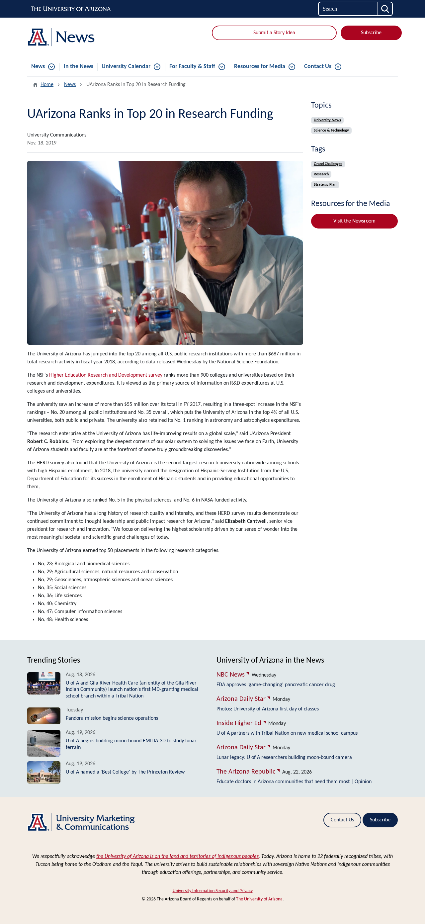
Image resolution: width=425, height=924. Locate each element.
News (38, 66)
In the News (78, 66)
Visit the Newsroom (354, 221)
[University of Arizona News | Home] (86, 37)
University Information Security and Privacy (213, 890)
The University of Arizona (259, 899)
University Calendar (126, 66)
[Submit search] (385, 9)
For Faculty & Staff (192, 66)
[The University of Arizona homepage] (71, 9)
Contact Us (317, 66)
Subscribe (371, 33)
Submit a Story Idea (274, 33)
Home (47, 84)
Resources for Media (259, 66)
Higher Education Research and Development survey (105, 375)
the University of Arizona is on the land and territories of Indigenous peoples (177, 856)
